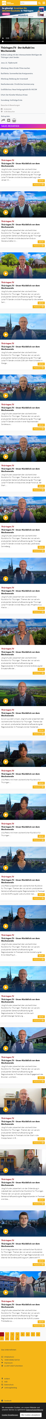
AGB (5, 1382)
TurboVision (18, 1366)
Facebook (7, 1401)
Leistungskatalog (10, 1387)
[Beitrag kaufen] (14, 120)
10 (7, 1338)
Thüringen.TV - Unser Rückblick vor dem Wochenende (20, 164)
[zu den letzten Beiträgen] (17, 1338)
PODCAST (37, 184)
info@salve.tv (9, 1357)
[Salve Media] (23, 12)
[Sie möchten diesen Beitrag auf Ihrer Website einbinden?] (9, 120)
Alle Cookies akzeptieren (30, 1415)
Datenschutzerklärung (34, 1410)
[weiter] (12, 1338)
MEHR (41, 181)
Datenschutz (8, 1385)
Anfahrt (7, 1379)
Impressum (8, 1363)
